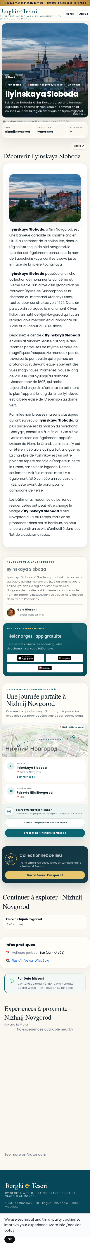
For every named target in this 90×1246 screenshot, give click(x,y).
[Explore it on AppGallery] (45, 668)
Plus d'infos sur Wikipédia (30, 960)
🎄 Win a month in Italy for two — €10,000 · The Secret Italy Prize (45, 3)
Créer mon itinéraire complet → (45, 833)
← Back (10, 77)
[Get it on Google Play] (64, 658)
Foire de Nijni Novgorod (35, 793)
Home (70, 14)
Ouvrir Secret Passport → (45, 875)
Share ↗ (79, 145)
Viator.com (36, 1154)
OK (10, 1239)
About (83, 14)
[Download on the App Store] (25, 658)
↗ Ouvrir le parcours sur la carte (45, 822)
